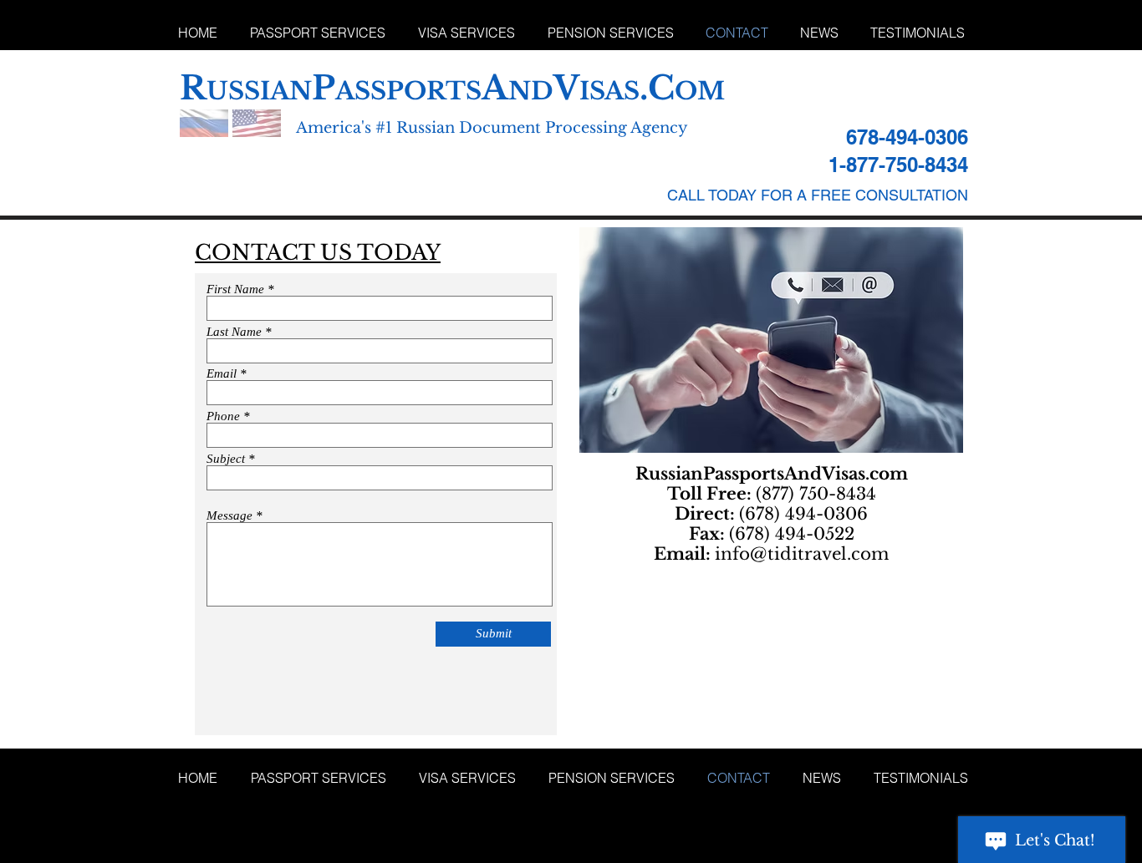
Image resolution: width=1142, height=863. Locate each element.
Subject (225, 459)
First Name (235, 289)
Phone (223, 416)
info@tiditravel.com (802, 554)
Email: (684, 554)
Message (229, 516)
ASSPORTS (408, 91)
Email (221, 374)
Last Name (234, 332)
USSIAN (259, 91)
